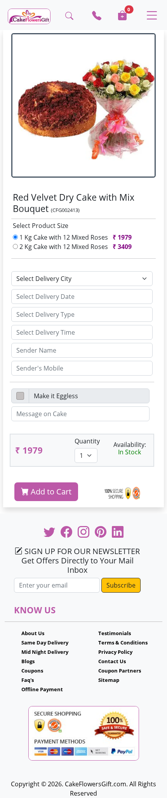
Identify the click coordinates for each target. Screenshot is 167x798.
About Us (32, 633)
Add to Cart (50, 491)
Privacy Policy (115, 651)
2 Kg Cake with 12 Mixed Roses (75, 246)
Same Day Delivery (44, 642)
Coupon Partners (119, 670)
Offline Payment (42, 689)
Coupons (32, 670)
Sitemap (108, 679)
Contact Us (112, 661)
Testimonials (114, 633)
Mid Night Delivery (44, 651)
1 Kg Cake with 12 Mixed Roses (75, 237)
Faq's (27, 679)
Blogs (28, 661)
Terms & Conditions (123, 642)
